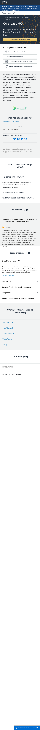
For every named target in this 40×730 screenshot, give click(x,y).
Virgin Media (7, 333)
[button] (34, 3)
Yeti (4, 345)
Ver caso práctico (7, 276)
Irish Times (6, 328)
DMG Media (6, 322)
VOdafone (6, 339)
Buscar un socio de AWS (11, 17)
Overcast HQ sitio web (10, 121)
